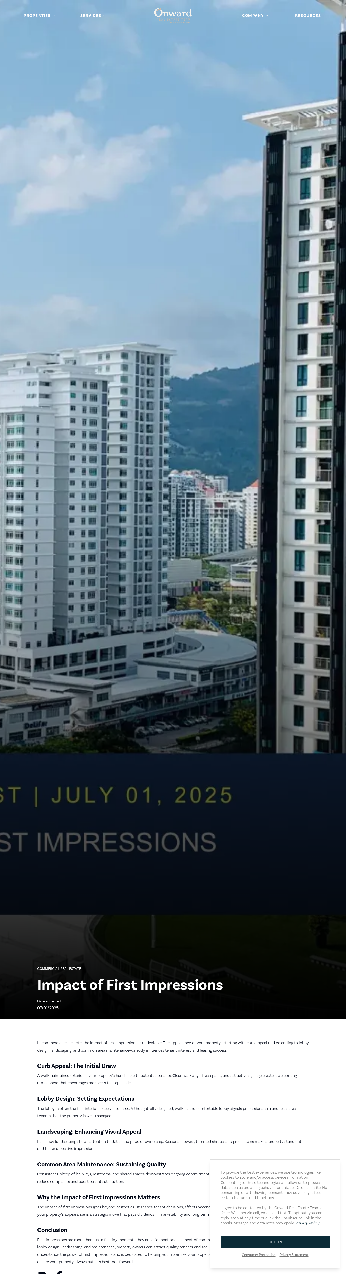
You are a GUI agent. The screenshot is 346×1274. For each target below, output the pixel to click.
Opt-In (275, 1242)
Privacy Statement (294, 1255)
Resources (308, 15)
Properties (37, 15)
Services (90, 15)
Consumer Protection (259, 1255)
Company (253, 15)
